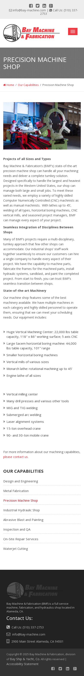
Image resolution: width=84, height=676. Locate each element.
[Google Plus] (51, 6)
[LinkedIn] (44, 6)
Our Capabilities (28, 85)
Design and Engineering (20, 481)
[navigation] (73, 31)
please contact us (15, 457)
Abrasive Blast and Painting (23, 519)
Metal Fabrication (16, 491)
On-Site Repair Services (20, 539)
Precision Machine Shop (20, 500)
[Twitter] (37, 6)
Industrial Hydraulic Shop (21, 510)
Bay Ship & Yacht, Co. (25, 659)
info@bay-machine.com (29, 10)
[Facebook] (31, 6)
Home (10, 85)
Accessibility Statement (22, 664)
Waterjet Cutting (15, 548)
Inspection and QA (16, 529)
